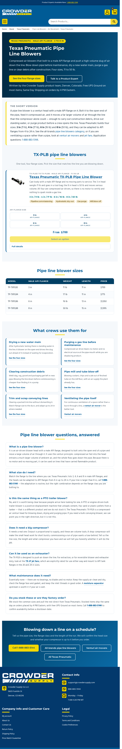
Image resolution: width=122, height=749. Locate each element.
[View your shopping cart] (114, 12)
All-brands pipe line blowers (60, 648)
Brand (12, 29)
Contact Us (6, 724)
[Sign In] (107, 12)
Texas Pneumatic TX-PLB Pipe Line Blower (65, 177)
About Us (6, 720)
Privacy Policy (67, 716)
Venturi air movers (73, 414)
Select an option (60, 239)
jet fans (88, 136)
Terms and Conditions (71, 720)
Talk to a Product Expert (64, 78)
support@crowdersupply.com (81, 682)
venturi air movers (69, 136)
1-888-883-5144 (72, 2)
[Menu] (4, 21)
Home (4, 29)
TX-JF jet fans (32, 561)
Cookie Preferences (70, 724)
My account (7, 716)
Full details (17, 246)
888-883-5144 (74, 689)
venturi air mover (92, 406)
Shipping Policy (8, 733)
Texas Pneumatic (23, 29)
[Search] (114, 22)
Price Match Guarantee (11, 738)
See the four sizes (17, 358)
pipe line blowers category (69, 132)
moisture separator (94, 583)
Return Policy (7, 729)
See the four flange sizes (26, 78)
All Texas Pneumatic (60, 656)
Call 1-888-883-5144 (23, 647)
